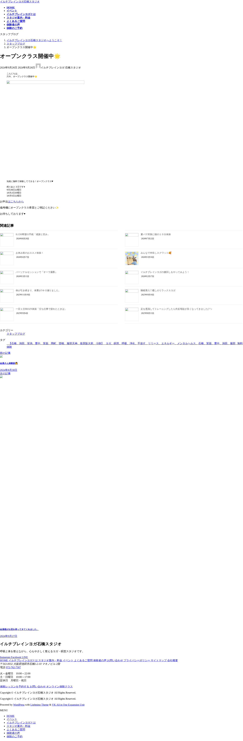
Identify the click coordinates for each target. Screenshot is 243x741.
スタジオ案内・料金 (50, 660)
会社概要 (172, 660)
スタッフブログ (16, 333)
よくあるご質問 (83, 660)
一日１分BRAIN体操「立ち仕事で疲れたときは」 (41, 309)
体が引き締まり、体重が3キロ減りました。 (38, 290)
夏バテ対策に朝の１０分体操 (156, 234)
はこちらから (16, 201)
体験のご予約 (14, 736)
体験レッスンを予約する (15, 686)
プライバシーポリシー (137, 660)
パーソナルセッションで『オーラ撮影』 (36, 272)
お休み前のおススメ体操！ (29, 253)
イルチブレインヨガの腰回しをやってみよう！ (165, 272)
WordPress (18, 704)
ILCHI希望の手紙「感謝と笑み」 (33, 234)
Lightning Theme (39, 704)
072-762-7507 (13, 667)
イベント (68, 660)
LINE (25, 657)
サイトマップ (159, 660)
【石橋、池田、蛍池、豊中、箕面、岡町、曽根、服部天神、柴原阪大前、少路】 (56, 343)
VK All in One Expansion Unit (68, 704)
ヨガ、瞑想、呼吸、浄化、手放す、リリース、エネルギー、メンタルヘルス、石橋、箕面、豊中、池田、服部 (170, 343)
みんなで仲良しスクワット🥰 (156, 253)
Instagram (5, 657)
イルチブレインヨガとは (23, 660)
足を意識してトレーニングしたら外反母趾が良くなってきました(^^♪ (176, 309)
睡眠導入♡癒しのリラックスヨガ (158, 290)
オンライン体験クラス (59, 686)
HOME (4, 660)
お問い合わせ (115, 660)
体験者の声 (100, 660)
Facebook (16, 657)
